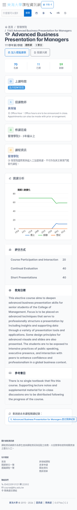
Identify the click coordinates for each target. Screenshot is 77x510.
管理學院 (22, 26)
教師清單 (43, 471)
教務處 (48, 502)
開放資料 (43, 468)
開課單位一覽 (7, 465)
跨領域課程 (44, 461)
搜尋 (28, 13)
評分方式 (20, 249)
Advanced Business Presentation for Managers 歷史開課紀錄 (44, 419)
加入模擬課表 (18, 52)
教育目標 (20, 290)
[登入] (43, 13)
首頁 (10, 26)
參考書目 (20, 373)
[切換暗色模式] (65, 13)
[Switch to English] (50, 13)
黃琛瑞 (12, 108)
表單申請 (43, 465)
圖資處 (39, 502)
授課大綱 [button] (42, 52)
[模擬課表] (36, 13)
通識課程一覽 (7, 468)
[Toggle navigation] (4, 5)
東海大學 (13, 502)
